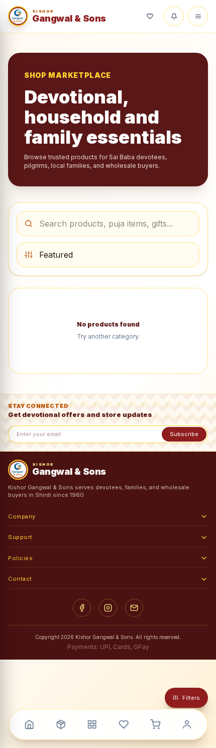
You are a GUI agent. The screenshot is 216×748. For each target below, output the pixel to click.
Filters (191, 697)
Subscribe (184, 434)
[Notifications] (174, 16)
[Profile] (187, 724)
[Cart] (155, 724)
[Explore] (61, 724)
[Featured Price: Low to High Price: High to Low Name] (108, 254)
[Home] (29, 724)
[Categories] (92, 724)
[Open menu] (198, 16)
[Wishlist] (150, 16)
